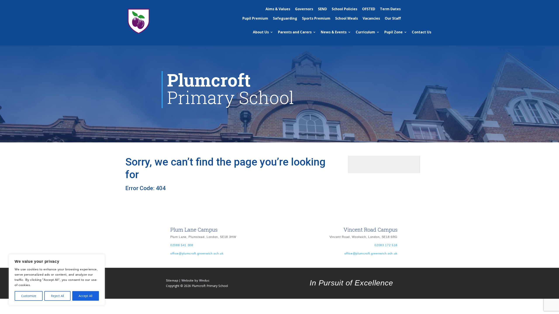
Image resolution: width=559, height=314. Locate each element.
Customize (28, 296)
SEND (322, 9)
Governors (304, 9)
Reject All (57, 296)
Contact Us (421, 32)
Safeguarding (285, 18)
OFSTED (368, 9)
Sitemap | (173, 280)
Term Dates (390, 9)
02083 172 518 (385, 245)
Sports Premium (316, 18)
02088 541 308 (181, 245)
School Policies (344, 9)
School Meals (346, 18)
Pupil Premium (255, 18)
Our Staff (393, 18)
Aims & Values (278, 9)
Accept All (85, 296)
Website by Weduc (195, 280)
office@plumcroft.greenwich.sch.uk (196, 253)
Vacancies (371, 18)
